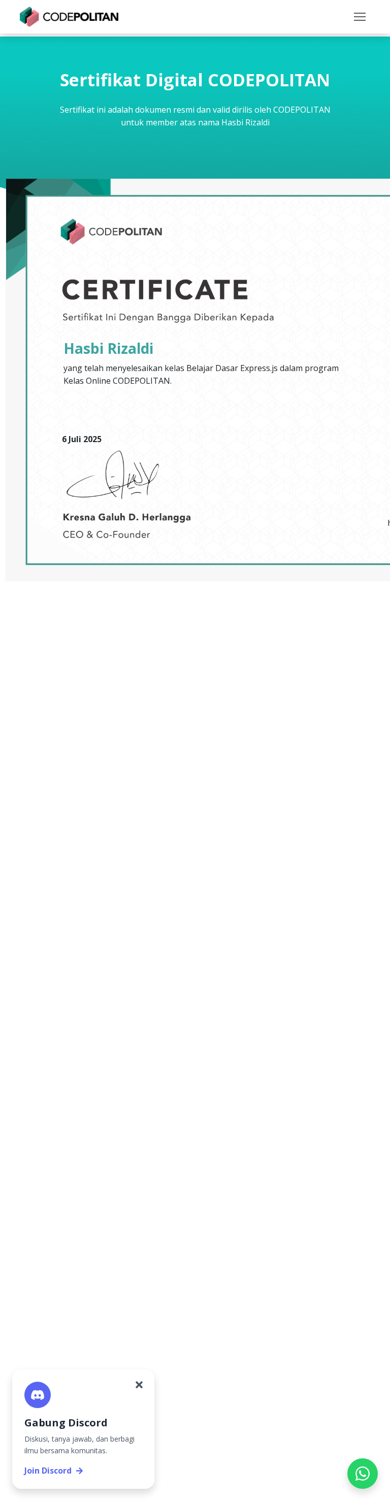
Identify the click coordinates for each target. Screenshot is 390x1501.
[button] (359, 17)
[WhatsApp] (362, 1473)
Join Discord (48, 1470)
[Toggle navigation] (359, 17)
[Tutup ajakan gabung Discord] (139, 1385)
